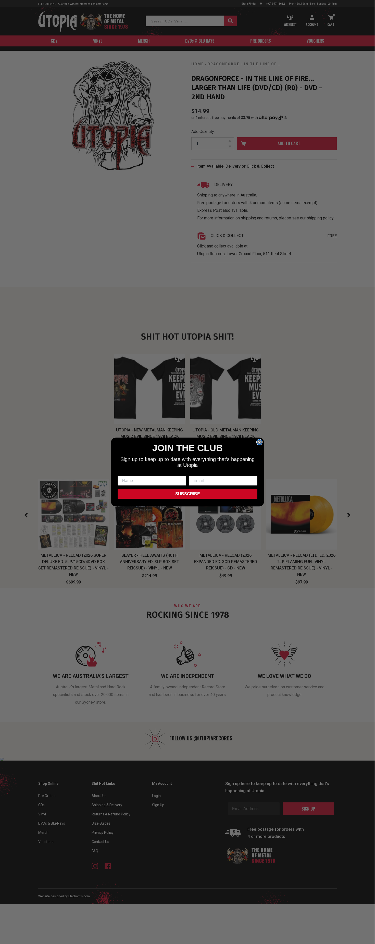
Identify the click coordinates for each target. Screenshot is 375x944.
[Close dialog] (259, 442)
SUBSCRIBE (187, 494)
